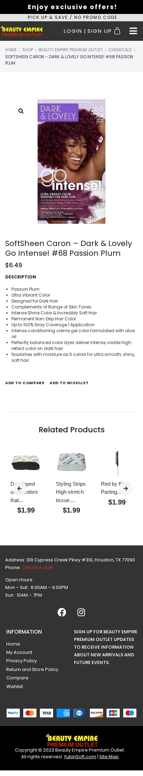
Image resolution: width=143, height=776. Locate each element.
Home (11, 50)
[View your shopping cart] (118, 31)
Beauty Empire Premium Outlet (71, 50)
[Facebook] (62, 612)
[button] (133, 31)
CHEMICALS (120, 50)
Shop (27, 50)
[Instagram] (81, 612)
